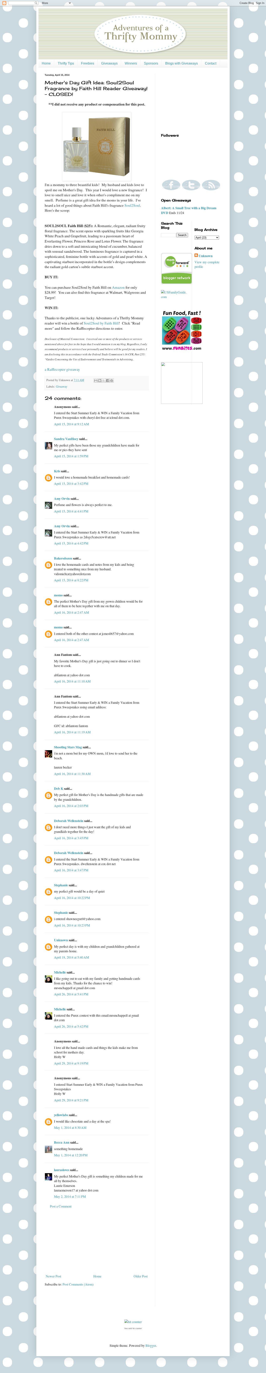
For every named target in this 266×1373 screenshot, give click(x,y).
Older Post (141, 1276)
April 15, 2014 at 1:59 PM (71, 456)
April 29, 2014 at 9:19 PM (71, 1063)
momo (58, 595)
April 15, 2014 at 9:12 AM (71, 424)
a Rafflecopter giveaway (62, 369)
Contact (210, 63)
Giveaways (109, 63)
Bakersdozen (63, 558)
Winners (131, 63)
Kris (57, 471)
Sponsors (151, 63)
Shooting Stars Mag (68, 747)
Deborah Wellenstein (68, 820)
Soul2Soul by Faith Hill (101, 323)
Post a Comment (60, 1206)
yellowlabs (61, 1114)
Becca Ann (61, 1142)
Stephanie (61, 885)
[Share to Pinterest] (112, 380)
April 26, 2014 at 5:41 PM (71, 994)
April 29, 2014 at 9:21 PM (71, 1100)
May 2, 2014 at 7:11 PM (70, 1196)
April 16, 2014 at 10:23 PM (72, 925)
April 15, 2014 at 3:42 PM (71, 483)
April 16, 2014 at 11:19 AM (72, 732)
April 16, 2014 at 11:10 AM (72, 681)
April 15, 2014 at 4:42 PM (71, 543)
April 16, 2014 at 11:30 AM (72, 773)
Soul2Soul (132, 205)
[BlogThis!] (100, 380)
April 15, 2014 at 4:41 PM (71, 511)
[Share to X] (104, 380)
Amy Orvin (62, 498)
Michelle (60, 972)
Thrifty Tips (66, 63)
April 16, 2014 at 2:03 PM (71, 805)
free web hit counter (133, 1328)
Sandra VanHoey (66, 438)
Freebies (87, 63)
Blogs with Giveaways (181, 63)
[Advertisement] (96, 1241)
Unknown (61, 940)
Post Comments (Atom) (78, 1284)
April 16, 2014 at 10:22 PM (72, 897)
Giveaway (61, 386)
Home (46, 63)
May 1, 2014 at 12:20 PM (70, 1155)
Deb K (58, 788)
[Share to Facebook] (108, 380)
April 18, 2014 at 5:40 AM (71, 957)
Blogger (150, 1345)
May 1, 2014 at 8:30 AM (70, 1127)
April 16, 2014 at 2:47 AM (71, 612)
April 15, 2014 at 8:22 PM (71, 580)
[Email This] (96, 380)
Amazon (118, 287)
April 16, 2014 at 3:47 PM (71, 870)
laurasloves (61, 1169)
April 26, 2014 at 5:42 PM (71, 1026)
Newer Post (53, 1276)
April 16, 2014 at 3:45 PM (71, 838)
